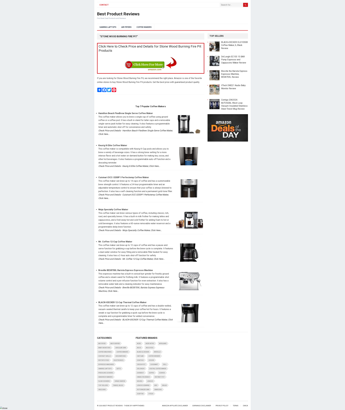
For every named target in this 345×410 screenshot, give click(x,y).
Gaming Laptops (107, 27)
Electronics (118, 360)
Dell (165, 364)
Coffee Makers (144, 27)
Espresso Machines (106, 364)
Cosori (151, 360)
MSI (155, 385)
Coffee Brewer (154, 356)
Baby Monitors (104, 348)
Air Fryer (102, 343)
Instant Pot (160, 377)
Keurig (139, 381)
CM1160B (140, 356)
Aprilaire (162, 343)
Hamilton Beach (143, 377)
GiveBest (140, 373)
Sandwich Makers (105, 377)
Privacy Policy (222, 406)
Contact (104, 5)
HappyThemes (138, 406)
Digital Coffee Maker (157, 369)
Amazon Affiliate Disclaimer (175, 406)
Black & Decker (143, 352)
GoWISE (162, 373)
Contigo (140, 360)
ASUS (139, 348)
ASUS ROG (149, 348)
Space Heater (120, 381)
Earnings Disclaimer (201, 406)
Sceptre (140, 394)
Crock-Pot (141, 364)
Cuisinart (154, 364)
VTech (151, 394)
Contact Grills (104, 356)
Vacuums (102, 389)
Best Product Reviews (118, 14)
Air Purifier (115, 343)
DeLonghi (140, 369)
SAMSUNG (158, 389)
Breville (157, 352)
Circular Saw (120, 348)
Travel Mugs (118, 385)
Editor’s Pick (103, 360)
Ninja (164, 385)
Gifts (119, 369)
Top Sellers (103, 385)
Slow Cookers (104, 381)
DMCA (245, 406)
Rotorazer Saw (143, 389)
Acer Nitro (150, 343)
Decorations (121, 356)
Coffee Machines (105, 352)
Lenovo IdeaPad (143, 385)
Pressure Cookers (105, 373)
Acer (139, 343)
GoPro (151, 373)
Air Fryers (126, 27)
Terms (235, 406)
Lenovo (150, 381)
